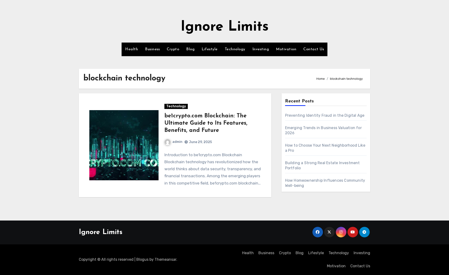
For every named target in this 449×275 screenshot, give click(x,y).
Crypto (173, 49)
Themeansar (165, 259)
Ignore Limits (225, 27)
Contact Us (313, 49)
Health (131, 49)
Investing (260, 49)
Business (152, 49)
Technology (235, 49)
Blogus (142, 259)
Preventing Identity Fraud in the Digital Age (325, 115)
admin (177, 142)
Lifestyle (210, 49)
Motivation (286, 49)
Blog (190, 49)
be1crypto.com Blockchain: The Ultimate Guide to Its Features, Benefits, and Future (205, 123)
